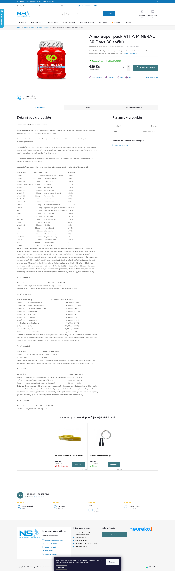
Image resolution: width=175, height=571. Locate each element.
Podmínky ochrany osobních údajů (86, 543)
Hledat (109, 14)
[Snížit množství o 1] (128, 69)
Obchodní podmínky (81, 540)
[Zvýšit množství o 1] (128, 66)
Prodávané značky (81, 546)
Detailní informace (129, 53)
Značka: (151, 77)
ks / (114, 534)
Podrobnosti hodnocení (116, 47)
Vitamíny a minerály (122, 145)
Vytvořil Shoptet (153, 567)
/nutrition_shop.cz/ (51, 554)
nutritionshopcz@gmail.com (54, 540)
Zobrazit (78, 464)
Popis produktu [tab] (40, 107)
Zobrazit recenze (39, 497)
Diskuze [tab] (87, 107)
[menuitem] (23, 22)
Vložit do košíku (147, 68)
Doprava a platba (80, 538)
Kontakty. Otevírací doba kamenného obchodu (30, 6)
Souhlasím (112, 562)
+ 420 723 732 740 (51, 544)
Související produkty (133, 107)
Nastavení (61, 567)
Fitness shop (49, 551)
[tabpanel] (70, 447)
